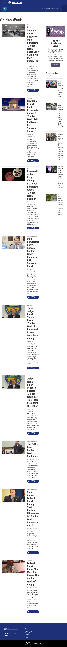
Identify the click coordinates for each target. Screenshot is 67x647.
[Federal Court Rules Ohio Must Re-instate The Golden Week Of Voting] (13, 566)
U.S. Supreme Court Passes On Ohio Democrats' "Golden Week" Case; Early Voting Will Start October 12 (33, 44)
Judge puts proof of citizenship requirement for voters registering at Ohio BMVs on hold (60, 115)
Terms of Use (28, 631)
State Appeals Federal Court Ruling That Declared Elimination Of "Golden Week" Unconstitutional (33, 509)
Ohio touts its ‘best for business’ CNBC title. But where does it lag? (60, 88)
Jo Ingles (29, 269)
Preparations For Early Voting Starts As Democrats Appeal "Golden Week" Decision (32, 185)
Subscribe (55, 65)
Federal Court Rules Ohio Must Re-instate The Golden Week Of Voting (33, 574)
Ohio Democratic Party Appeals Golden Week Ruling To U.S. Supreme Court (33, 252)
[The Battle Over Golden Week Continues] (13, 447)
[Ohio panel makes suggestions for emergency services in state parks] (51, 197)
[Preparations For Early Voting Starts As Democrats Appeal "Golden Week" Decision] (13, 174)
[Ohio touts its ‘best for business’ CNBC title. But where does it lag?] (51, 84)
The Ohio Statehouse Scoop (56, 43)
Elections (29, 25)
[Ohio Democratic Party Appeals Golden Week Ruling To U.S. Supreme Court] (13, 242)
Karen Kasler (30, 64)
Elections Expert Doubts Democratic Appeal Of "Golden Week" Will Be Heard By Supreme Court (33, 116)
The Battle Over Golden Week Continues (32, 450)
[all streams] (64, 8)
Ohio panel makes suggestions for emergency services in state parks (60, 204)
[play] (4, 9)
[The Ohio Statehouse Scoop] (55, 31)
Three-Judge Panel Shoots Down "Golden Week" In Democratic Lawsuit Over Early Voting (33, 323)
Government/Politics (32, 236)
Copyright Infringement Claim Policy (30, 636)
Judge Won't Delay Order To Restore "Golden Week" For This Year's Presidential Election (32, 392)
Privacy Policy (28, 633)
